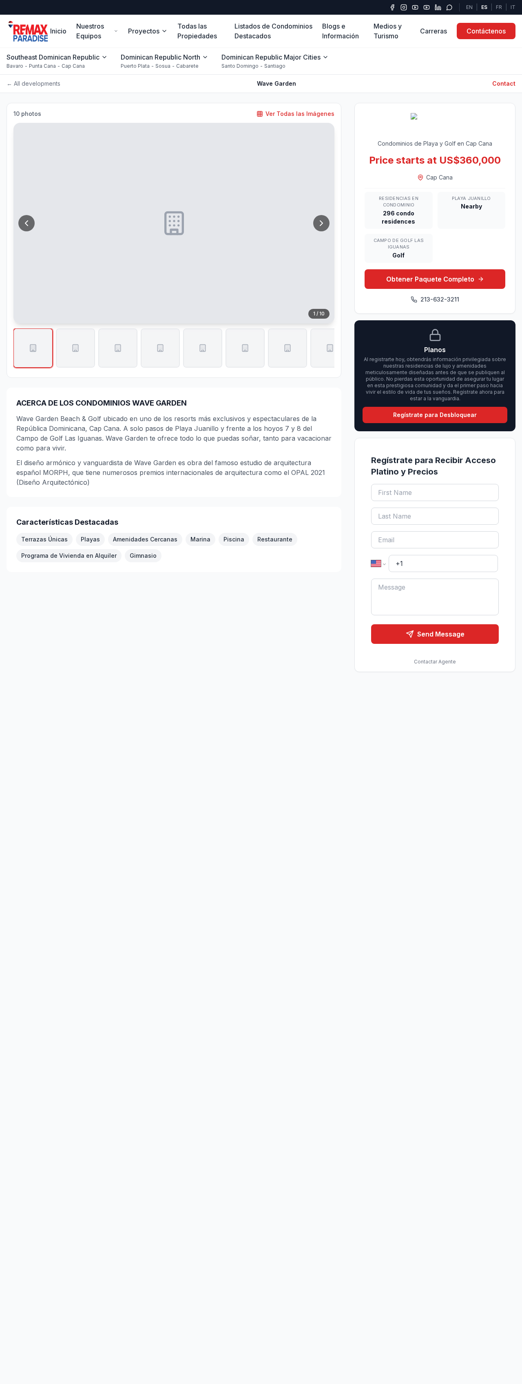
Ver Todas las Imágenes (299, 113)
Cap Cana (73, 66)
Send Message (440, 634)
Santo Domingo (240, 66)
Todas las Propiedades (197, 31)
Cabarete (187, 66)
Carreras (433, 31)
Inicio (58, 31)
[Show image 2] (75, 348)
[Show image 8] (329, 348)
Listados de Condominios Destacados (273, 31)
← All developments (33, 83)
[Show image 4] (160, 348)
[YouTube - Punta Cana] (415, 7)
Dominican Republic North (160, 57)
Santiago (274, 66)
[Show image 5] (202, 348)
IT (513, 7)
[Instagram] (403, 7)
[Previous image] (26, 223)
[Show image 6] (245, 348)
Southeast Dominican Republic (53, 57)
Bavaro (15, 66)
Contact (503, 83)
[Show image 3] (117, 348)
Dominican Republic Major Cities (271, 57)
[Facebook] (392, 7)
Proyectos (143, 31)
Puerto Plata (135, 66)
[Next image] (321, 223)
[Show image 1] (33, 348)
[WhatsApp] (449, 7)
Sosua (162, 66)
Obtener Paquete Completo (430, 279)
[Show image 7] (287, 348)
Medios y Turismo (388, 31)
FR (499, 7)
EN (469, 7)
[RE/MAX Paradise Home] (28, 31)
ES (484, 7)
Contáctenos (486, 31)
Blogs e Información (340, 31)
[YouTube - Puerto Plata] (426, 7)
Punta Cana (42, 66)
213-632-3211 (439, 299)
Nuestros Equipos (90, 31)
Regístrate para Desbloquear (435, 414)
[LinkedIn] (438, 7)
